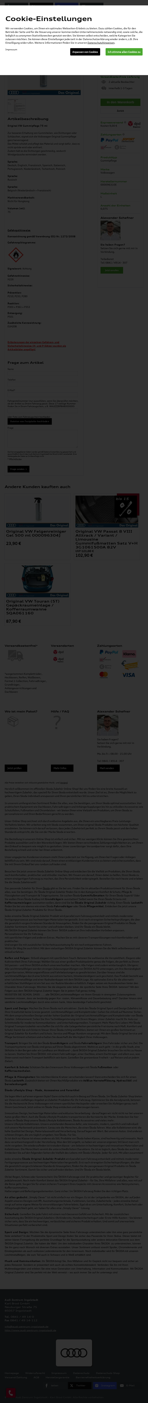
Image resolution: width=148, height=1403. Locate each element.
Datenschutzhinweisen (101, 42)
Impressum (11, 49)
